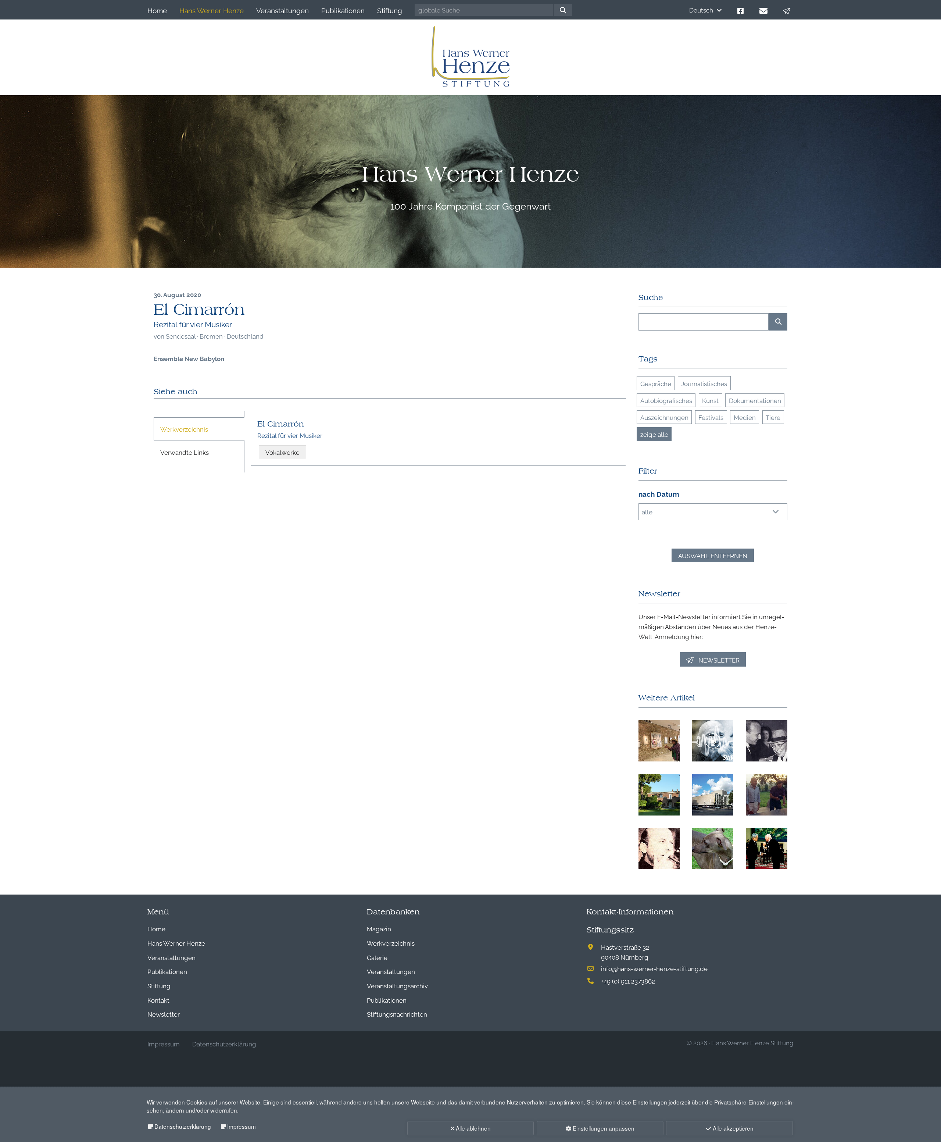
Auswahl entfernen (712, 555)
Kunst (710, 400)
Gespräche (655, 383)
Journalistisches (704, 383)
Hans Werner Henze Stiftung (752, 1042)
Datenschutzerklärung (182, 1126)
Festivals (710, 417)
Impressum (241, 1126)
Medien (745, 417)
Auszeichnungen (664, 417)
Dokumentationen (755, 400)
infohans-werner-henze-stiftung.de (654, 968)
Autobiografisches (666, 400)
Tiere (773, 417)
